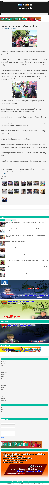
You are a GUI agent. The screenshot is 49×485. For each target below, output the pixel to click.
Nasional (3, 380)
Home (25, 206)
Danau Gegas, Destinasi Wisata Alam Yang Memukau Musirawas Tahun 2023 (22, 254)
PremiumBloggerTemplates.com (30, 483)
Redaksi (3, 391)
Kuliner (2, 370)
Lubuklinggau (4, 372)
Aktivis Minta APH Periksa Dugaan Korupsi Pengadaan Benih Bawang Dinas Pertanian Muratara (26, 260)
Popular (2, 220)
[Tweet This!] (6, 173)
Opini (2, 383)
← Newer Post (3, 206)
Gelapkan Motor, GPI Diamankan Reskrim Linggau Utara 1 (18, 273)
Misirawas (3, 374)
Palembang (3, 385)
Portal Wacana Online (24, 8)
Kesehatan (3, 367)
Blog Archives (12, 220)
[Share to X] (4, 176)
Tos (2, 396)
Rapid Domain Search (39, 483)
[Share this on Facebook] (4, 173)
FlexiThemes (12, 483)
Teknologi (3, 394)
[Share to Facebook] (5, 176)
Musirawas (3, 378)
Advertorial (3, 361)
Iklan (2, 365)
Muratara (3, 376)
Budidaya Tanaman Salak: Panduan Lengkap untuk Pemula (18, 247)
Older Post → (46, 206)
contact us (3, 400)
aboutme (3, 398)
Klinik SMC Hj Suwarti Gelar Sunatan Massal (15, 241)
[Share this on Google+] (7, 173)
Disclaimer (3, 363)
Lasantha (22, 483)
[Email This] (2, 176)
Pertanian (3, 387)
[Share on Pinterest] (9, 173)
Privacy (2, 389)
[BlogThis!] (3, 176)
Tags (7, 220)
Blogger (35, 481)
